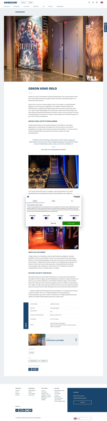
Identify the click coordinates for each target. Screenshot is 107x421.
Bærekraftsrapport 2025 (59, 390)
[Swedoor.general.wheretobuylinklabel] (97, 2)
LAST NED (82, 402)
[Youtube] (27, 410)
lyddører (43, 361)
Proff (30, 2)
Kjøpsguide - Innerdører (46, 396)
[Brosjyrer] (105, 24)
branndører (33, 361)
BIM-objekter (44, 392)
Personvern (56, 395)
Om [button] (43, 6)
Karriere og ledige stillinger (59, 401)
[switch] (46, 218)
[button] (75, 186)
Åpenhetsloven (57, 396)
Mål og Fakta (44, 398)
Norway (78, 418)
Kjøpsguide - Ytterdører (46, 395)
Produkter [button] (7, 6)
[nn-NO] (102, 2)
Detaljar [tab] (53, 200)
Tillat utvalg (53, 223)
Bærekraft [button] (36, 6)
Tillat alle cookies (71, 223)
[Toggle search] (89, 2)
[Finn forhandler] (105, 27)
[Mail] (36, 369)
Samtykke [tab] (35, 200)
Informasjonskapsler (58, 398)
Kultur (31, 352)
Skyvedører (17, 393)
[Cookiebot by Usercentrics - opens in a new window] (74, 197)
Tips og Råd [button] (26, 6)
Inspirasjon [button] (16, 6)
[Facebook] (29, 369)
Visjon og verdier (57, 399)
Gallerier (30, 392)
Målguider (43, 399)
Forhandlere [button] (60, 6)
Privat (23, 2)
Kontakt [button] (50, 6)
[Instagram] (20, 410)
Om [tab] (72, 200)
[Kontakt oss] (105, 30)
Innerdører (17, 390)
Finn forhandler (57, 393)
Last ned (43, 390)
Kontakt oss (56, 392)
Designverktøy (31, 395)
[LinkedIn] (23, 410)
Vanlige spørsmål (44, 393)
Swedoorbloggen (31, 393)
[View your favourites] (93, 2)
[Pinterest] (33, 369)
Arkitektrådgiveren (32, 390)
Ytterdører (17, 395)
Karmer (16, 392)
